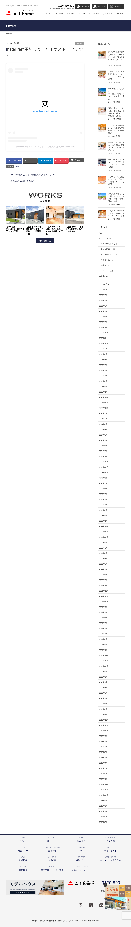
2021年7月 (103, 618)
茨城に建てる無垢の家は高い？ (23, 181)
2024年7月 (103, 424)
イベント (23, 839)
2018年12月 (104, 784)
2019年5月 (103, 757)
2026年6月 (103, 300)
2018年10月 (104, 795)
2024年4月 (103, 440)
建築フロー (23, 849)
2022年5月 (103, 564)
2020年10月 (104, 666)
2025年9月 (103, 349)
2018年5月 (103, 822)
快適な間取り (106, 265)
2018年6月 (103, 817)
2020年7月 (103, 682)
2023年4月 (103, 505)
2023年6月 (103, 494)
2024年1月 (103, 456)
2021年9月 (103, 607)
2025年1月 (103, 392)
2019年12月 (104, 720)
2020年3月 (103, 704)
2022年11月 (103, 532)
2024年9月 (103, 413)
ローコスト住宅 (107, 271)
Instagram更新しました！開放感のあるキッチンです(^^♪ (33, 175)
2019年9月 (103, 736)
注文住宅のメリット (109, 260)
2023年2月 (103, 516)
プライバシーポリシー (81, 868)
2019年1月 (103, 779)
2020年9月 (103, 672)
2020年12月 (104, 655)
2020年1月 (103, 715)
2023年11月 (103, 467)
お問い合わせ (81, 858)
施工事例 (81, 839)
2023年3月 (103, 510)
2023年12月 (104, 462)
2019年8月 (103, 741)
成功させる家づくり (109, 255)
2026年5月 (103, 306)
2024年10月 (104, 408)
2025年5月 (103, 370)
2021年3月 (103, 639)
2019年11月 (103, 725)
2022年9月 (103, 542)
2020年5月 (103, 693)
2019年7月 (103, 747)
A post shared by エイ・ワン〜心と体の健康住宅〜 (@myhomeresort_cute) (45, 147)
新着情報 (23, 858)
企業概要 (52, 858)
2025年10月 (104, 343)
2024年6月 (103, 430)
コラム (81, 849)
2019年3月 (103, 768)
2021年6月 (103, 623)
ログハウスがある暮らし (111, 244)
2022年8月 (103, 548)
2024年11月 (103, 403)
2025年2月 (103, 387)
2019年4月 (103, 763)
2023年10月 (104, 472)
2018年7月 (103, 811)
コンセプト (52, 839)
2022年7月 (103, 553)
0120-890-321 (62, 6)
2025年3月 (103, 381)
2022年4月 (103, 569)
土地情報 (52, 849)
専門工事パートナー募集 (52, 868)
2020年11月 (103, 661)
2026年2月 (103, 322)
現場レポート (110, 849)
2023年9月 (103, 478)
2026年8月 (103, 290)
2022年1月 (103, 585)
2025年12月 (104, 333)
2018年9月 (103, 801)
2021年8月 (103, 612)
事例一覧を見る (45, 241)
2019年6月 (103, 752)
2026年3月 (103, 317)
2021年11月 (103, 596)
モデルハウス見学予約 (110, 858)
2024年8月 (103, 419)
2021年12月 (104, 591)
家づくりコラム (105, 238)
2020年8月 (103, 677)
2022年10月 (104, 537)
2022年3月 (103, 575)
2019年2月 (103, 774)
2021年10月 (104, 602)
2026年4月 (103, 311)
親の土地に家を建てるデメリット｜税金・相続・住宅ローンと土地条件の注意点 (116, 94)
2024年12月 (104, 397)
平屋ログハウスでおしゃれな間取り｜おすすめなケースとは (116, 213)
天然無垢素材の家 (108, 249)
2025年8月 (103, 354)
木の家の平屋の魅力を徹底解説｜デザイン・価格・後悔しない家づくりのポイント (116, 57)
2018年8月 (103, 806)
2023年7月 (103, 489)
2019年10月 (104, 731)
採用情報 (23, 868)
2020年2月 (103, 709)
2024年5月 (103, 435)
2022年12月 (104, 526)
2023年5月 (103, 499)
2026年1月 (103, 327)
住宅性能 (111, 839)
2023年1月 (103, 521)
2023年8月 (103, 483)
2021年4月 (103, 634)
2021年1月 (103, 650)
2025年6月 (103, 365)
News (79, 43)
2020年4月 (103, 698)
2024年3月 (103, 446)
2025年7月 (103, 360)
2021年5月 (103, 628)
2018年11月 (103, 790)
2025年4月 (103, 376)
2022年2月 (103, 580)
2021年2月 (103, 645)
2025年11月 (103, 338)
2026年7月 (103, 295)
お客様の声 (103, 276)
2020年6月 (103, 688)
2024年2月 (103, 451)
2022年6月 (103, 559)
